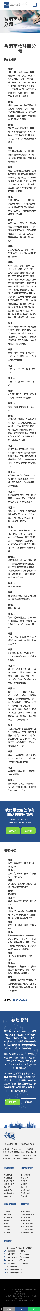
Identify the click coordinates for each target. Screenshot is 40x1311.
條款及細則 (23, 1294)
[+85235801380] (21, 1309)
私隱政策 (16, 1294)
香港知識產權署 (20, 1000)
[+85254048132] (34, 1309)
